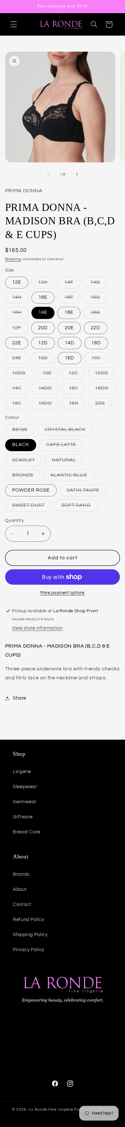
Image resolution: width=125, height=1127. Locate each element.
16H (20, 314)
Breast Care (26, 832)
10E (51, 374)
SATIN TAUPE (86, 491)
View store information (37, 628)
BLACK (20, 444)
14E (42, 312)
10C (99, 359)
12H (46, 284)
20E (69, 327)
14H (20, 299)
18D (96, 342)
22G (103, 404)
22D (95, 327)
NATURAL (67, 461)
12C (77, 374)
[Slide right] (77, 174)
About (20, 889)
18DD (48, 404)
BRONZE (26, 476)
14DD (48, 389)
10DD (22, 374)
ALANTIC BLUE (72, 476)
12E (16, 282)
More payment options (62, 593)
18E (68, 312)
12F (20, 329)
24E (20, 359)
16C (77, 389)
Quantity (14, 520)
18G (98, 314)
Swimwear (25, 801)
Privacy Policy (28, 949)
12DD (105, 374)
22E (16, 342)
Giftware (23, 816)
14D (69, 342)
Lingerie (22, 771)
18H (77, 404)
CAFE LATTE (64, 446)
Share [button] (19, 698)
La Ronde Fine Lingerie (51, 1109)
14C (20, 389)
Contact (22, 904)
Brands (21, 874)
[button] (13, 24)
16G (98, 299)
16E (42, 297)
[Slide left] (48, 174)
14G (98, 284)
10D (46, 359)
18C (20, 404)
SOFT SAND (79, 507)
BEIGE (23, 431)
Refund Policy (28, 919)
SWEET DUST (32, 507)
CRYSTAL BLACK (69, 431)
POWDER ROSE (31, 490)
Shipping (13, 259)
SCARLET (27, 461)
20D (43, 327)
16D (69, 358)
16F (72, 299)
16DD (105, 389)
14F (72, 284)
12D (43, 342)
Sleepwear (25, 786)
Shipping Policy (30, 934)
